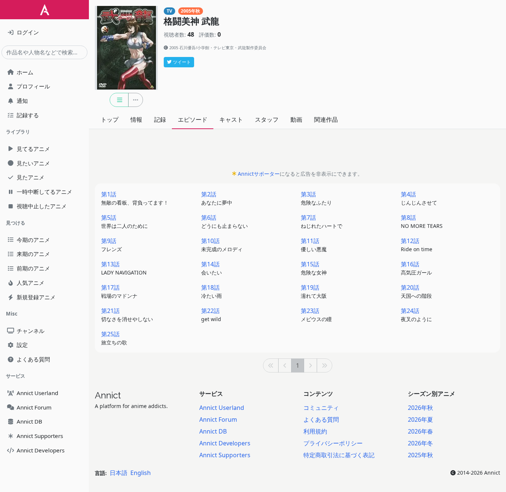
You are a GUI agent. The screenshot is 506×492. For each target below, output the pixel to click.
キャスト (231, 119)
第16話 (416, 268)
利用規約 (315, 431)
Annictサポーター (259, 173)
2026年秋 (420, 408)
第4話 (419, 198)
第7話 (321, 221)
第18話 (211, 291)
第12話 (416, 245)
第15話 (314, 268)
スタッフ (267, 119)
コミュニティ (321, 408)
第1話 (135, 198)
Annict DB (213, 431)
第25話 (114, 338)
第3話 (316, 198)
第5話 (124, 221)
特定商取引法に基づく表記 (338, 455)
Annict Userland (221, 408)
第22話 (211, 315)
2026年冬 (420, 443)
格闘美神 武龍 (191, 21)
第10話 (222, 245)
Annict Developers (224, 443)
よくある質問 (321, 419)
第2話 (216, 198)
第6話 (224, 221)
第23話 (316, 315)
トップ (110, 119)
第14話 (211, 268)
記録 (160, 119)
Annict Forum (218, 419)
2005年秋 (190, 11)
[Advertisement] (297, 151)
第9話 (111, 245)
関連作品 (326, 119)
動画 (296, 119)
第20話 (416, 291)
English (140, 473)
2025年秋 (420, 455)
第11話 (314, 245)
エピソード (192, 119)
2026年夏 (420, 419)
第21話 (127, 315)
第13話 (124, 268)
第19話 (314, 291)
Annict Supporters (224, 455)
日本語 (118, 473)
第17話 (119, 291)
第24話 (416, 315)
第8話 (422, 221)
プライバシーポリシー (333, 443)
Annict (108, 395)
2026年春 (420, 431)
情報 (136, 119)
